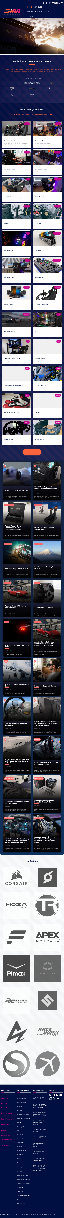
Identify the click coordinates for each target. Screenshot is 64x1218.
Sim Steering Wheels (23, 1183)
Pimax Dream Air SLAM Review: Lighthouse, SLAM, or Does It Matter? (17, 761)
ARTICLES (38, 7)
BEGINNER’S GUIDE (35, 12)
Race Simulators (22, 1163)
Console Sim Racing (23, 1114)
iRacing (19, 1146)
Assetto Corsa (37, 622)
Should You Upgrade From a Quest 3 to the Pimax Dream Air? (45, 488)
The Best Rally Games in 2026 (16, 569)
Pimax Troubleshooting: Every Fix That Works (17, 802)
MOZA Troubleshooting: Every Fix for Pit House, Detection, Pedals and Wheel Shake (17, 840)
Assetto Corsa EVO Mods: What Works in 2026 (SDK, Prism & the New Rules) (44, 643)
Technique (20, 1191)
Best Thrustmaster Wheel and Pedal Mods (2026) (46, 763)
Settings (19, 1167)
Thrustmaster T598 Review (45, 608)
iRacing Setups (21, 1150)
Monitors (20, 1155)
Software (7, 622)
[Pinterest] (46, 3)
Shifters (19, 1171)
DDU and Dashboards (9, 504)
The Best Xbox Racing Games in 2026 (46, 568)
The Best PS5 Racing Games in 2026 (17, 646)
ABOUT (47, 12)
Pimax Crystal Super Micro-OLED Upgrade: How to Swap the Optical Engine (45, 723)
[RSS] (59, 3)
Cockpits (19, 1110)
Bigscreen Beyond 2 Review (45, 686)
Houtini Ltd (37, 1214)
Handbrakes (20, 1135)
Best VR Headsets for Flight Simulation (16, 724)
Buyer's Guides (37, 739)
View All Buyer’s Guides (32, 452)
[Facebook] (49, 3)
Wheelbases (21, 1204)
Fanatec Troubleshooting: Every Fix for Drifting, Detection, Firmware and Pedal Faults (46, 839)
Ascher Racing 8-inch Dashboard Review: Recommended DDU (13, 527)
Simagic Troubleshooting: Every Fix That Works (44, 801)
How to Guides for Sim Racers (22, 1140)
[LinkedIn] (56, 3)
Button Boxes (21, 1102)
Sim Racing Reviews (38, 504)
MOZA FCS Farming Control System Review (45, 528)
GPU (18, 1131)
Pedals (19, 1159)
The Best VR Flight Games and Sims (17, 685)
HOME (29, 7)
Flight (6, 661)
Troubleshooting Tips (9, 778)
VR (5, 465)
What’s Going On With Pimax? (17, 490)
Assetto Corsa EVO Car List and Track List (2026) (15, 607)
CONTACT (31, 16)
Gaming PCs (21, 1127)
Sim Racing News (22, 1175)
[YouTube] (53, 3)
